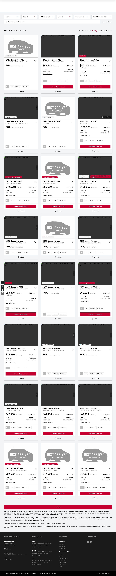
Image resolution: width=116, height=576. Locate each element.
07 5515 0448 (8, 550)
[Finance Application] (2, 289)
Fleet (60, 566)
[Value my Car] (2, 282)
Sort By (94, 31)
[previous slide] (5, 46)
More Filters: (96, 17)
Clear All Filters (107, 22)
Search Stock (63, 558)
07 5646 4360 (8, 559)
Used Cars (62, 564)
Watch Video (107, 117)
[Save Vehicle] (35, 61)
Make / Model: (45, 17)
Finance (61, 557)
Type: (24, 17)
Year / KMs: (79, 17)
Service (61, 545)
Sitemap (54, 573)
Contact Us (62, 548)
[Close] (2, 293)
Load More (58, 507)
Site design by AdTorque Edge (104, 573)
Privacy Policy (47, 573)
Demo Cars (62, 562)
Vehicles (61, 555)
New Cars (62, 560)
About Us (62, 546)
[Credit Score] (2, 286)
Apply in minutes (58, 86)
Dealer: (7, 17)
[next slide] (37, 46)
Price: (59, 17)
